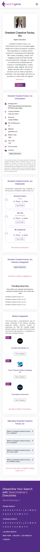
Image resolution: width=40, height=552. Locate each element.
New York (7, 536)
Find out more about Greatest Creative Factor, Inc (20, 469)
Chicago (16, 536)
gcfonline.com (12, 131)
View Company (20, 354)
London (6, 539)
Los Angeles (26, 536)
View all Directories (11, 500)
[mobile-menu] (37, 4)
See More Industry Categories (19, 276)
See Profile (20, 205)
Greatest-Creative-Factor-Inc (10, 12)
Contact (20, 85)
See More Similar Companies (19, 409)
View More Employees (19, 247)
